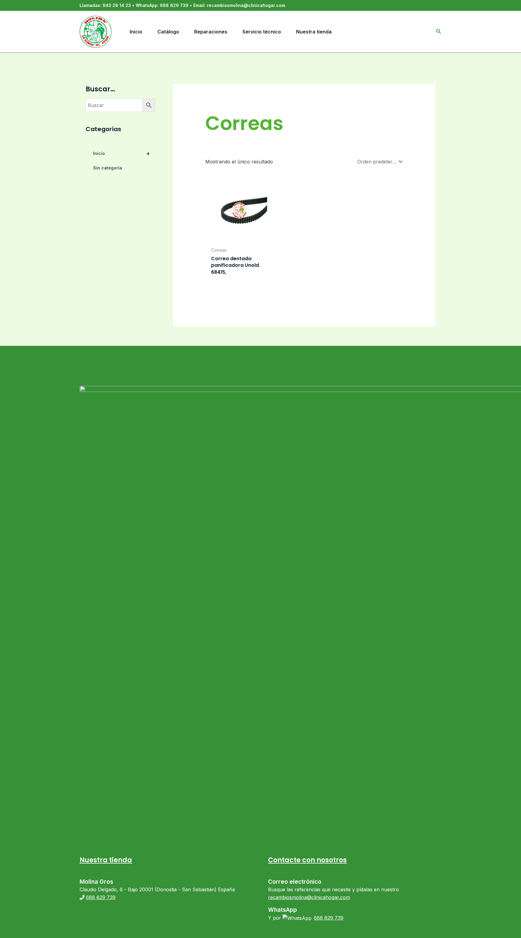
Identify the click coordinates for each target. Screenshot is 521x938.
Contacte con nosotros (307, 860)
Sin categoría (107, 167)
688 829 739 (174, 5)
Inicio (121, 153)
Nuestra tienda (106, 860)
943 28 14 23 (117, 5)
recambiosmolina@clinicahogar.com (246, 5)
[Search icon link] (438, 32)
